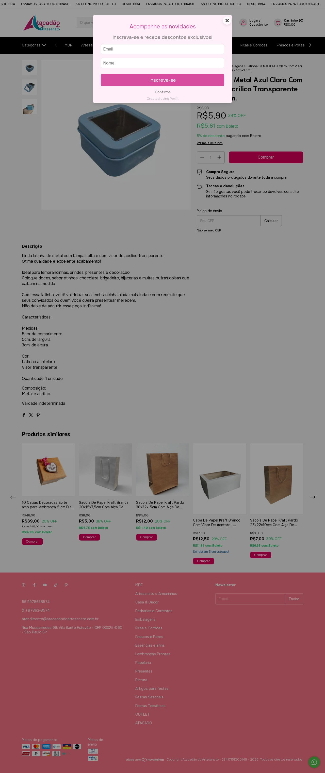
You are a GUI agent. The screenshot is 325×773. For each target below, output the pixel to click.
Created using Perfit (162, 99)
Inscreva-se (162, 80)
